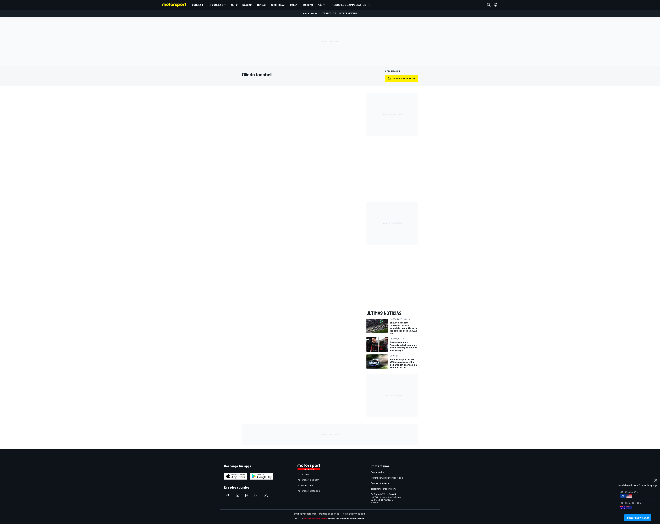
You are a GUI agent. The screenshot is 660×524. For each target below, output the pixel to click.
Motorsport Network (315, 518)
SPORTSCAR (278, 4)
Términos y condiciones (304, 513)
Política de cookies (329, 513)
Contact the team (380, 483)
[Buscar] (488, 4)
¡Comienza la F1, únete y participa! (339, 13)
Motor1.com (304, 474)
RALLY (294, 4)
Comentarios (377, 472)
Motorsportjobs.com (308, 479)
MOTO (234, 4)
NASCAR (247, 4)
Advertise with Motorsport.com (387, 477)
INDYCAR (261, 4)
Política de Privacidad (353, 513)
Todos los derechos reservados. (346, 518)
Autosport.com (306, 485)
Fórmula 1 (196, 4)
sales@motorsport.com (383, 488)
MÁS (320, 4)
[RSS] (266, 495)
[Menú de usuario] (495, 4)
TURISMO (307, 4)
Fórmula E (216, 4)
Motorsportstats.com (309, 490)
